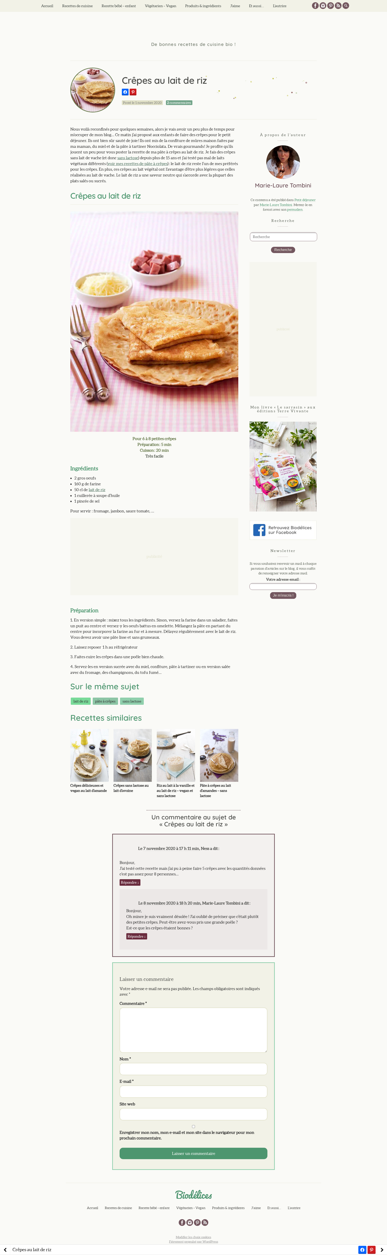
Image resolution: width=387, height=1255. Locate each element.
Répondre (130, 882)
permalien (295, 209)
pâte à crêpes (105, 701)
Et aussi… (256, 6)
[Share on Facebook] (125, 92)
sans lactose (127, 157)
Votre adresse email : (283, 579)
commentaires (179, 103)
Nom (125, 1059)
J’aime (235, 6)
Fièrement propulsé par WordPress (193, 1241)
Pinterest (330, 5)
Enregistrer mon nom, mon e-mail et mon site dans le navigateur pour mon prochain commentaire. (187, 1135)
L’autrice (279, 6)
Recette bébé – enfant (119, 6)
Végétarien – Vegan (160, 6)
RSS (338, 5)
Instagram (323, 5)
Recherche (283, 250)
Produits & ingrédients (203, 6)
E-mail (127, 1081)
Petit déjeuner (305, 200)
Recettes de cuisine (77, 6)
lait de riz (97, 489)
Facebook (315, 5)
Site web (127, 1104)
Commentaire (133, 1003)
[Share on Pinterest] (133, 92)
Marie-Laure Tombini (276, 205)
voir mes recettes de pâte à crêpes (138, 163)
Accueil (47, 6)
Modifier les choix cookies (193, 1237)
